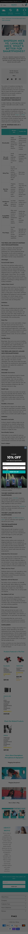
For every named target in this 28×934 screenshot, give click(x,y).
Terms (12, 479)
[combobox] (4, 467)
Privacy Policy (8, 479)
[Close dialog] (25, 448)
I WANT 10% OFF (14, 472)
